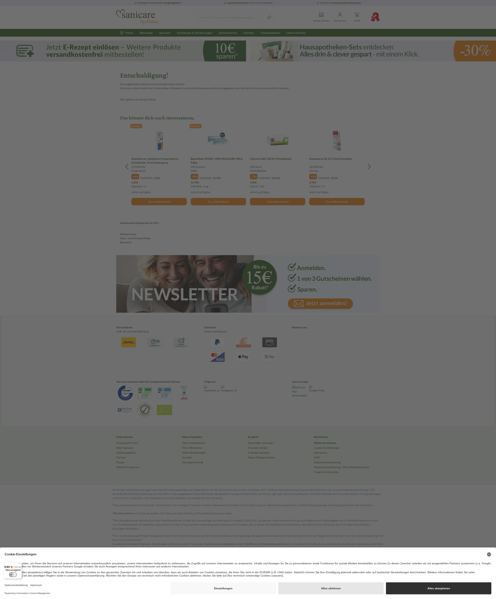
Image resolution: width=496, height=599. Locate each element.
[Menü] (19, 564)
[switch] (13, 574)
